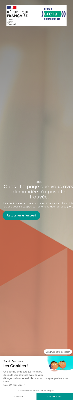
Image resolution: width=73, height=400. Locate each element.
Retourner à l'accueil (21, 215)
